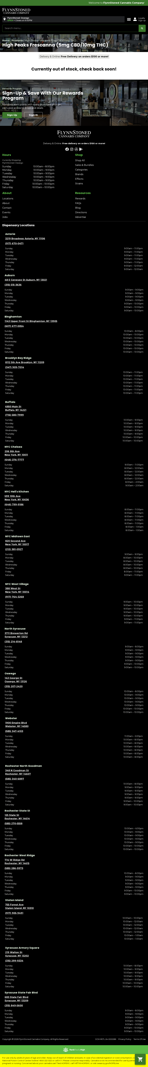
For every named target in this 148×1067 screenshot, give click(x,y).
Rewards (80, 198)
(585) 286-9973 (14, 868)
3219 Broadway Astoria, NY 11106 (25, 238)
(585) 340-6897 (14, 778)
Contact (7, 207)
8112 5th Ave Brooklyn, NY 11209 (24, 362)
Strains (79, 183)
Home (6, 40)
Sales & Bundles (84, 165)
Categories (81, 169)
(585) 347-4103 (14, 731)
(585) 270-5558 (13, 823)
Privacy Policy (124, 1039)
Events (6, 212)
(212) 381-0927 (14, 549)
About (6, 203)
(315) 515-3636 (13, 284)
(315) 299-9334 (14, 960)
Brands (79, 174)
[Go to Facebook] (67, 149)
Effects (79, 179)
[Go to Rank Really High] (74, 1049)
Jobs (5, 217)
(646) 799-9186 (14, 504)
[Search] (142, 28)
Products (17, 40)
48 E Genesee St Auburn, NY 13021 (26, 280)
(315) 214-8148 (13, 641)
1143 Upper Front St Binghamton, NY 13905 (31, 321)
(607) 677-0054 (14, 326)
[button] (17, 19)
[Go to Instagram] (71, 149)
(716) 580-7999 (14, 415)
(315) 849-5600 (14, 1005)
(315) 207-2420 (14, 686)
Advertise (80, 217)
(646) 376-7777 (14, 459)
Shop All (80, 160)
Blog (78, 207)
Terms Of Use (140, 1039)
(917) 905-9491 (14, 913)
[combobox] (70, 28)
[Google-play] (81, 149)
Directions (81, 212)
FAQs (78, 203)
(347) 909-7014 (14, 367)
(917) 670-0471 (14, 243)
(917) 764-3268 (14, 596)
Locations (7, 198)
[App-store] (76, 149)
